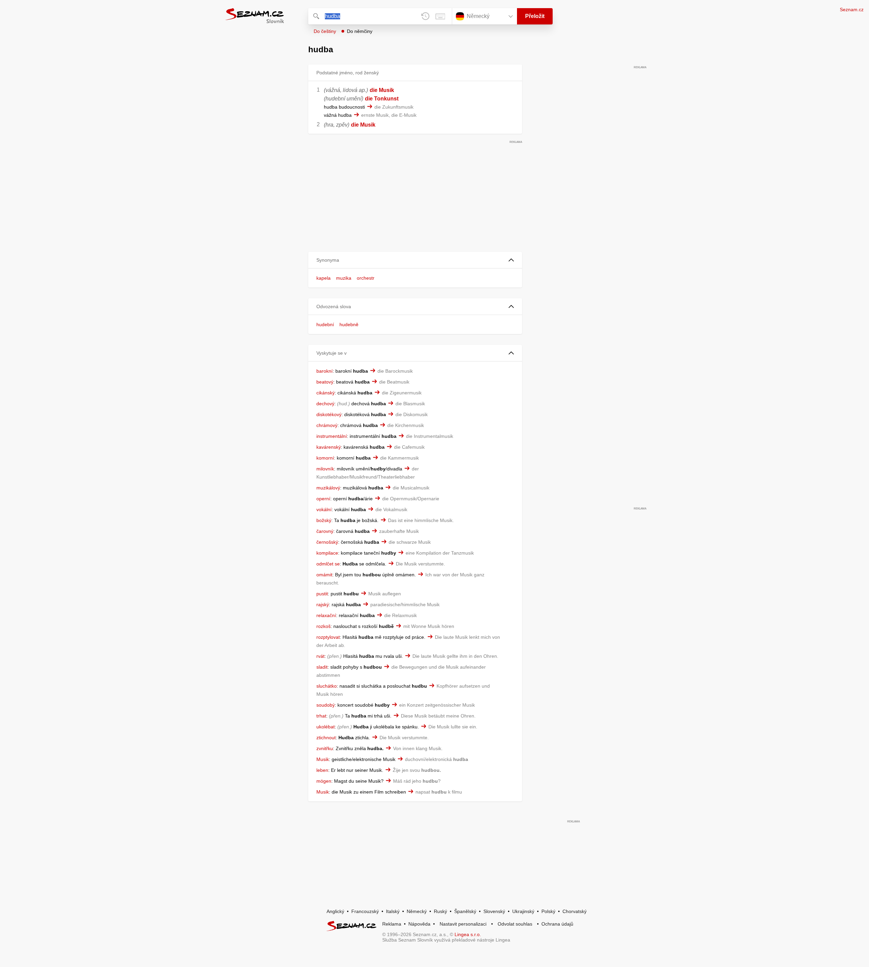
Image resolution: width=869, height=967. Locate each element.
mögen (323, 781)
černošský (327, 542)
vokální (324, 509)
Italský (393, 911)
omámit (324, 574)
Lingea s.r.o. (468, 934)
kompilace (327, 553)
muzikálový (328, 487)
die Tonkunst (382, 98)
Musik (322, 759)
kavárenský (328, 447)
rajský (322, 604)
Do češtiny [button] (325, 31)
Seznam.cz (852, 9)
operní (323, 498)
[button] (415, 260)
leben (322, 770)
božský (323, 520)
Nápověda (419, 924)
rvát (320, 656)
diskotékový (328, 414)
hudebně (348, 324)
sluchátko (326, 686)
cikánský (325, 392)
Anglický (335, 911)
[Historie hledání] (425, 16)
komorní (325, 458)
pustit (322, 593)
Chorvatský (574, 911)
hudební (325, 324)
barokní (324, 371)
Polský (548, 911)
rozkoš (323, 626)
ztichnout (326, 737)
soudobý (325, 705)
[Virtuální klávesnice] (440, 16)
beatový (324, 382)
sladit (322, 667)
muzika (343, 278)
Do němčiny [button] (359, 31)
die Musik (382, 90)
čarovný (324, 531)
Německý (417, 911)
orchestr (365, 278)
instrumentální (331, 436)
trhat (321, 716)
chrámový (326, 425)
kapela (323, 278)
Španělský (465, 911)
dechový (325, 403)
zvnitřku (324, 748)
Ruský (440, 911)
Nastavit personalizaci (463, 924)
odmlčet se (328, 563)
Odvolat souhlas (515, 924)
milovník (325, 468)
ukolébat (325, 726)
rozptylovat (328, 637)
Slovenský (494, 911)
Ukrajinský (523, 911)
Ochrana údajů (557, 924)
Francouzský (365, 911)
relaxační (326, 615)
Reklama (391, 924)
